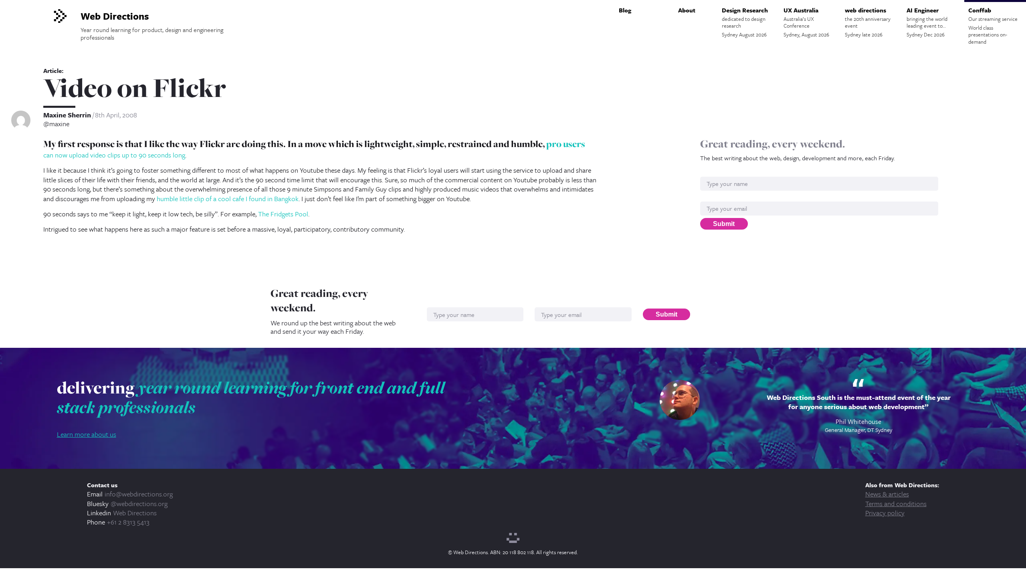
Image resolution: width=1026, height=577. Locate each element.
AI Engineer (927, 22)
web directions (868, 22)
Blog (625, 10)
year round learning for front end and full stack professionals (251, 397)
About (686, 10)
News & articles (887, 494)
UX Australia (806, 22)
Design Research (745, 22)
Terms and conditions (896, 503)
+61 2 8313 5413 (128, 522)
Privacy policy (885, 513)
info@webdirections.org (139, 494)
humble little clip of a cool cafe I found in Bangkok (228, 199)
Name (708, 172)
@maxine (56, 123)
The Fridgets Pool (283, 214)
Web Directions (135, 513)
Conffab (993, 26)
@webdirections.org (139, 503)
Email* (709, 197)
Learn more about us (86, 434)
